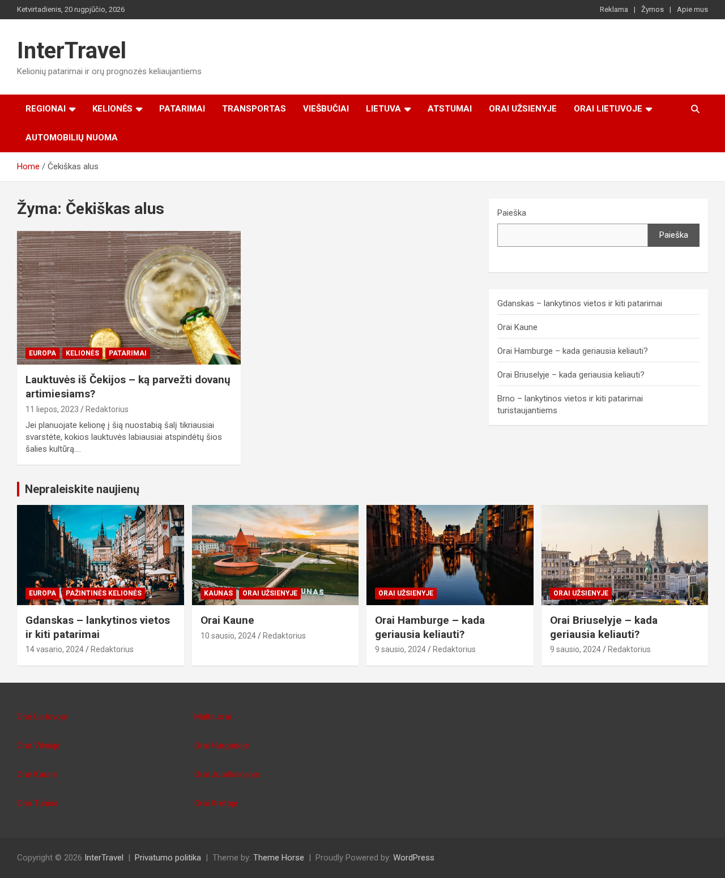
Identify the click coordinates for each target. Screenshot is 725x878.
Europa (42, 353)
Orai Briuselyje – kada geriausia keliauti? (571, 375)
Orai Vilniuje (38, 745)
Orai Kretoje (216, 803)
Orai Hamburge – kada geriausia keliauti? (572, 351)
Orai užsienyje (523, 109)
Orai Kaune (517, 327)
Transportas (254, 109)
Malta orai (212, 717)
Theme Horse (278, 858)
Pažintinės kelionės (104, 593)
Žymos (652, 9)
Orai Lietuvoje (608, 109)
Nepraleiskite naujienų (82, 489)
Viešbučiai (326, 109)
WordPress (413, 858)
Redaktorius (107, 409)
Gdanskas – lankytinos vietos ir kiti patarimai (579, 303)
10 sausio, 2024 (228, 635)
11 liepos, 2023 (52, 409)
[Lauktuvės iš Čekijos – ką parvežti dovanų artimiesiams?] (128, 297)
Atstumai (450, 109)
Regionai (45, 109)
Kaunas (218, 593)
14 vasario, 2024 (54, 649)
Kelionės (112, 109)
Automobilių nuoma (71, 137)
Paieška (511, 213)
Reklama (614, 9)
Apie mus (692, 9)
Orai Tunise (37, 803)
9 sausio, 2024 (400, 649)
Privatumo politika (168, 858)
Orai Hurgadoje (221, 745)
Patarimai (182, 109)
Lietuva (383, 109)
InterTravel (71, 50)
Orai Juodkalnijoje (226, 774)
